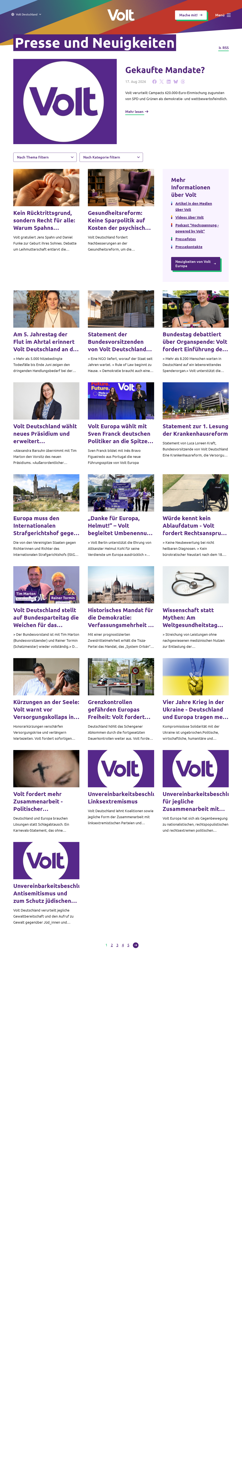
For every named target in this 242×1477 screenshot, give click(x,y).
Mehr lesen (134, 112)
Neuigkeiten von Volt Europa (193, 263)
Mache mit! (188, 15)
